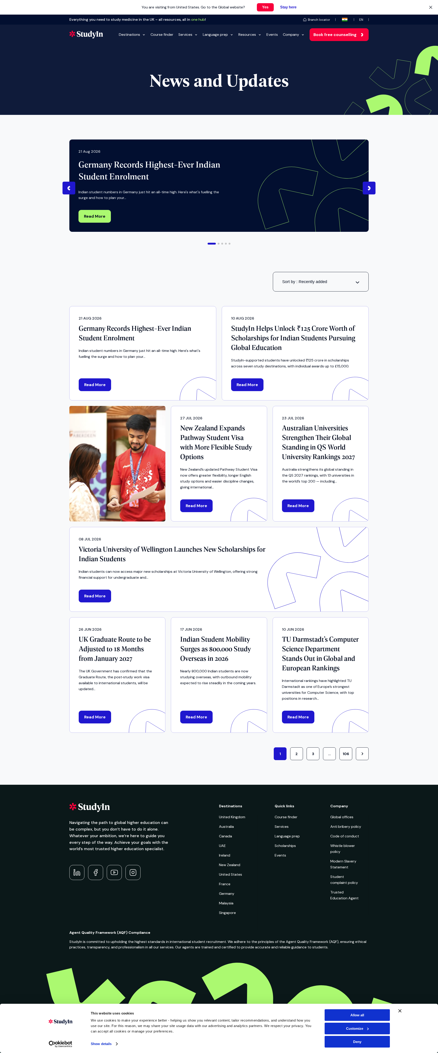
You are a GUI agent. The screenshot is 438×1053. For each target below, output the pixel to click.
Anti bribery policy (345, 826)
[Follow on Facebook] (95, 872)
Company (291, 34)
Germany (226, 893)
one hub (198, 19)
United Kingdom (232, 817)
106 (346, 753)
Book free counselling (335, 34)
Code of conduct (344, 836)
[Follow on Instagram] (133, 872)
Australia (226, 826)
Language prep (215, 34)
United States (230, 874)
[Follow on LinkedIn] (76, 872)
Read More (94, 216)
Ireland (224, 855)
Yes (265, 7)
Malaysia (226, 903)
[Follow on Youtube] (114, 872)
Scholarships (285, 845)
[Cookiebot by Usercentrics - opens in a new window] (61, 1044)
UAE (222, 845)
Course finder (162, 34)
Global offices (341, 817)
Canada (225, 836)
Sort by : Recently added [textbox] (304, 281)
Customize (354, 1028)
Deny (357, 1042)
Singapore (227, 912)
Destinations (129, 34)
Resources (247, 34)
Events (272, 34)
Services (185, 34)
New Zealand (229, 864)
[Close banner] (400, 1010)
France (224, 884)
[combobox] (320, 282)
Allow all (357, 1015)
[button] (212, 244)
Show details (101, 1044)
